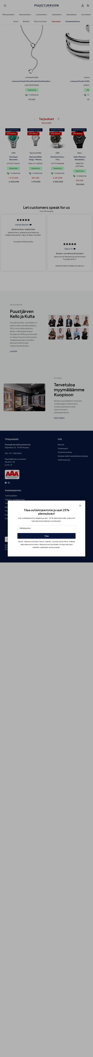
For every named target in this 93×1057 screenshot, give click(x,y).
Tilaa (46, 536)
